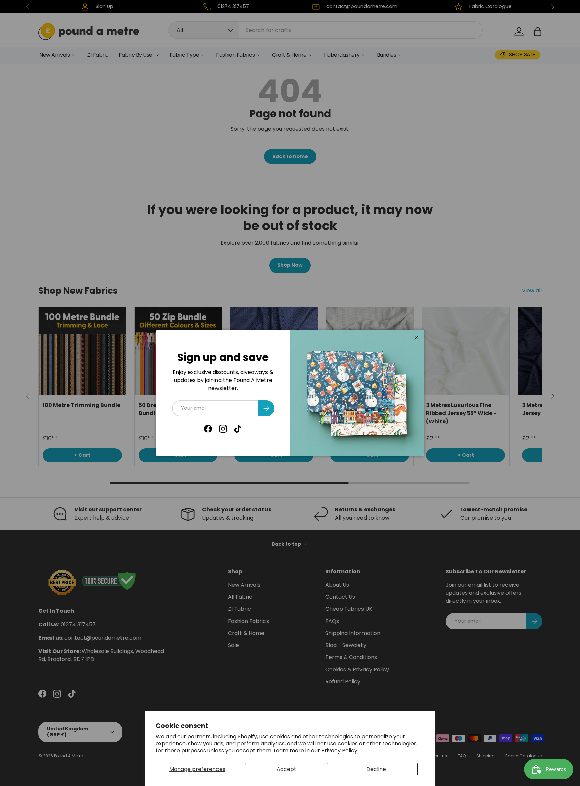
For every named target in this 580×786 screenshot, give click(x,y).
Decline (376, 769)
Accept (286, 769)
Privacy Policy (339, 750)
